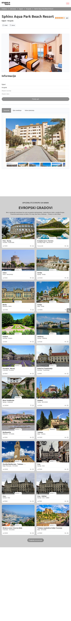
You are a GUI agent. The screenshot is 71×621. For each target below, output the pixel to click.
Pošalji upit (35, 99)
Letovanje (13, 9)
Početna (4, 9)
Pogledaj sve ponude (35, 540)
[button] (23, 70)
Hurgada (28, 9)
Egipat (21, 9)
